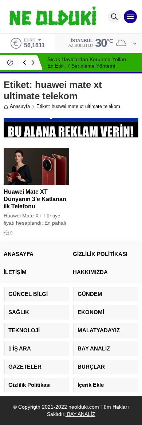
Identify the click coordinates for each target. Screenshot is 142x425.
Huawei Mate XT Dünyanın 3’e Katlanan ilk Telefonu (35, 199)
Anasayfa (20, 106)
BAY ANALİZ (80, 414)
